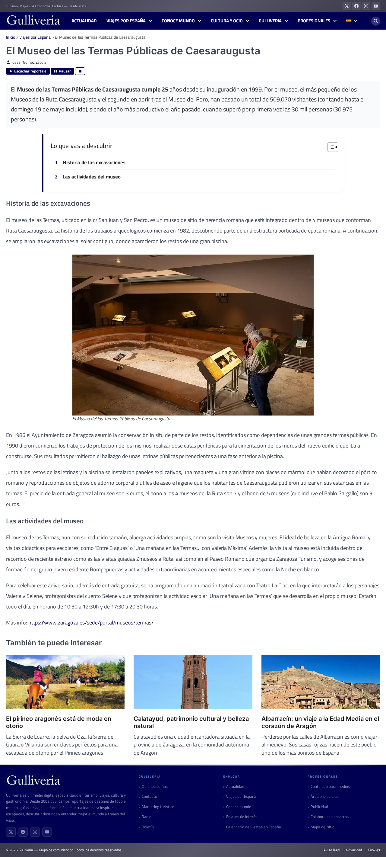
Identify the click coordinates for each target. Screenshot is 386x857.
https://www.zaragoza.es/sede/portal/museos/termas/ (90, 622)
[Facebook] (23, 832)
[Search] (375, 21)
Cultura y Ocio (227, 21)
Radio (146, 817)
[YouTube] (47, 832)
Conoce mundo (178, 21)
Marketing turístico (158, 807)
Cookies (374, 850)
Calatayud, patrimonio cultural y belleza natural (191, 722)
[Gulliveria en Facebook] (356, 6)
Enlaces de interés (241, 817)
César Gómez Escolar (30, 62)
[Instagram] (35, 832)
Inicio (10, 37)
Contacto (149, 796)
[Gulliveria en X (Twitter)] (347, 6)
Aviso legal (332, 850)
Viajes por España (126, 21)
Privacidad (354, 850)
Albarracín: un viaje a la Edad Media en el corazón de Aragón (320, 722)
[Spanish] (352, 21)
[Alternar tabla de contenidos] (330, 147)
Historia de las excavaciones (94, 162)
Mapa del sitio (322, 827)
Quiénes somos (155, 786)
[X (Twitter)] (11, 832)
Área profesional (325, 796)
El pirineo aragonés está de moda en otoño (58, 722)
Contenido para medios (330, 786)
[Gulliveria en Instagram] (366, 6)
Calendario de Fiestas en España (253, 827)
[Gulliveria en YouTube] (376, 6)
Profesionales (314, 21)
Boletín (148, 827)
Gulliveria (270, 21)
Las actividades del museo (92, 177)
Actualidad (84, 21)
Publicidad (319, 807)
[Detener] (80, 71)
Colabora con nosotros (330, 817)
